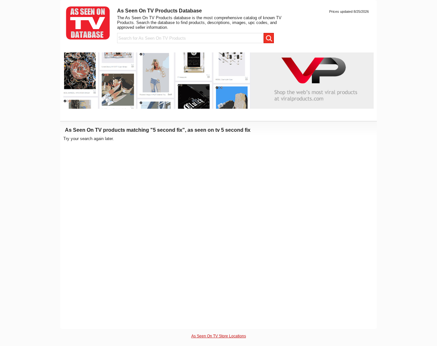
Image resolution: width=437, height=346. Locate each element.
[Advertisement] (324, 232)
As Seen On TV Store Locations (218, 336)
